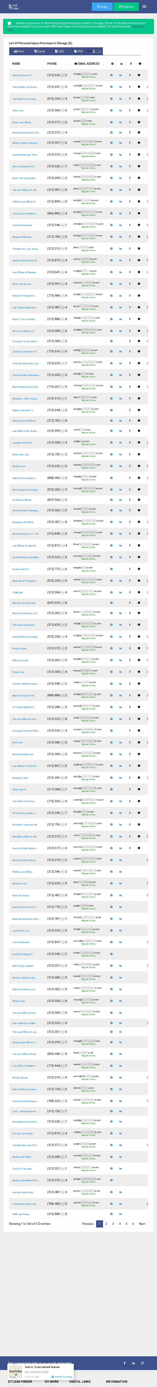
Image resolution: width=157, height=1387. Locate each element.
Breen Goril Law (20, 454)
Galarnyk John (20, 778)
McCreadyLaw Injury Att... (25, 387)
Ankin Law (17, 110)
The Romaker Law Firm (24, 1145)
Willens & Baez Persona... (25, 143)
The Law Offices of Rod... (25, 1054)
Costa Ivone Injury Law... (25, 1204)
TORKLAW (17, 592)
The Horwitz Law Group (24, 87)
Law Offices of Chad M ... (25, 766)
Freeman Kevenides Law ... (26, 363)
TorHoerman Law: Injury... (25, 249)
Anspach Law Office (22, 522)
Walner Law (18, 1001)
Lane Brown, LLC (21, 930)
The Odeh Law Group (23, 801)
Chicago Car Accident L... (25, 341)
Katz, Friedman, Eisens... (25, 1089)
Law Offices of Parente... (25, 272)
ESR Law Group (20, 660)
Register (128, 6)
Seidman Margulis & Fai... (26, 919)
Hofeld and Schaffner (23, 421)
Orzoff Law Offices (21, 500)
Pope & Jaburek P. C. (23, 410)
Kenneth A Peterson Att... (25, 836)
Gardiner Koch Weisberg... (26, 510)
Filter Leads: (94, 51)
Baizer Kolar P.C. (21, 569)
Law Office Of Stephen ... (25, 1066)
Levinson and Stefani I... (25, 213)
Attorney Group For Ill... (24, 695)
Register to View (88, 77)
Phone (52, 63)
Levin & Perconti (20, 942)
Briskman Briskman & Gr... (26, 132)
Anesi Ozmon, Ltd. (21, 284)
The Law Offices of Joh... (25, 190)
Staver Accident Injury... (24, 860)
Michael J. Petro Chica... (25, 398)
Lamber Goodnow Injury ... (26, 683)
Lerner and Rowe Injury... (25, 1101)
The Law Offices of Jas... (25, 1032)
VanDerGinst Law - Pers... (25, 155)
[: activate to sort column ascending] (111, 63)
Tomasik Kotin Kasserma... (26, 375)
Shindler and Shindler (24, 603)
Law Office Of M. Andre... (25, 431)
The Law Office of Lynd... (25, 719)
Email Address (88, 63)
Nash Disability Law (22, 754)
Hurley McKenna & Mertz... (26, 557)
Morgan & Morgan (22, 237)
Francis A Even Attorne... (25, 848)
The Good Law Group (23, 625)
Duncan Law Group (22, 1133)
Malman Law (19, 883)
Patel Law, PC (19, 789)
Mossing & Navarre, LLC (25, 613)
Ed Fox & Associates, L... (24, 813)
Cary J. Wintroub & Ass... (25, 1111)
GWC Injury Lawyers (22, 966)
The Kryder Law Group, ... (25, 99)
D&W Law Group (20, 1214)
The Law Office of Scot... (24, 1013)
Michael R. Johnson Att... (25, 825)
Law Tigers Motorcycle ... (25, 307)
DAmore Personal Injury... (25, 637)
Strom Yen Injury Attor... (24, 178)
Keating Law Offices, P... (24, 1042)
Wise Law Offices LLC (23, 331)
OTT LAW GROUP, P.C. (23, 707)
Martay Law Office (21, 1157)
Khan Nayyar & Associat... (25, 490)
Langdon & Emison (22, 442)
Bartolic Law (18, 466)
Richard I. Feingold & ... (24, 295)
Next (142, 1223)
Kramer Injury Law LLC (24, 907)
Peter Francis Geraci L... (24, 478)
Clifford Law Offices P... (24, 201)
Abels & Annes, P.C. (22, 75)
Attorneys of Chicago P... (25, 581)
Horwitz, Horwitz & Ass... (24, 977)
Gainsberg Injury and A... (25, 1121)
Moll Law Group (20, 895)
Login (104, 6)
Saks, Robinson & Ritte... (24, 1023)
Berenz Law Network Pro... (25, 1180)
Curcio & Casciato (21, 1169)
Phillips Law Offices (22, 872)
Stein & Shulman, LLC (23, 989)
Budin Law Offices (21, 122)
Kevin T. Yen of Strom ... (24, 319)
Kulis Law (17, 742)
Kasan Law (18, 672)
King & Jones (19, 648)
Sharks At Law (19, 1077)
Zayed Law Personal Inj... (25, 260)
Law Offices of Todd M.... (25, 545)
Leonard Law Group (22, 1192)
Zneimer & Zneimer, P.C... (25, 351)
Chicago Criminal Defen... (26, 731)
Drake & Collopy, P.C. (23, 954)
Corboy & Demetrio (22, 225)
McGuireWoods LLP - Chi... (26, 534)
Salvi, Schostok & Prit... (24, 166)
